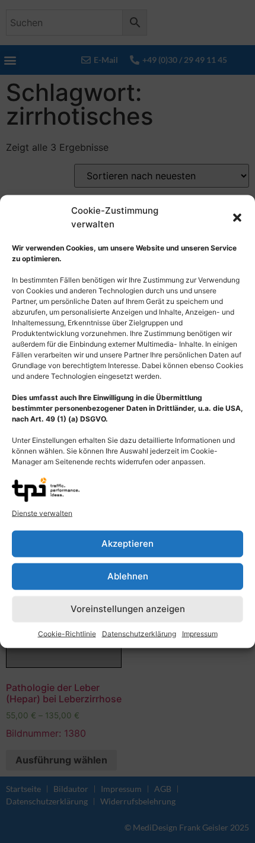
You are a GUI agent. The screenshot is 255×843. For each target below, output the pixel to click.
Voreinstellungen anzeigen (128, 608)
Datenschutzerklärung (139, 633)
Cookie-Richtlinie (67, 633)
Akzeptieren (127, 543)
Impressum (200, 633)
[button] (237, 217)
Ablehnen (127, 576)
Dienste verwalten (42, 512)
